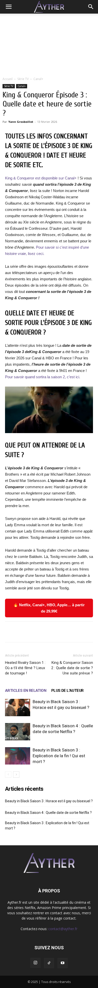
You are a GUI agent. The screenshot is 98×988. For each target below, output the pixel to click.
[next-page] (16, 774)
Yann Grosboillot (20, 122)
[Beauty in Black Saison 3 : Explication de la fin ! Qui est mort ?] (17, 756)
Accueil (8, 79)
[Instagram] (35, 963)
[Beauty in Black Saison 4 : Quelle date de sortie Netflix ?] (17, 731)
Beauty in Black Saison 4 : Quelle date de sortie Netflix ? (48, 813)
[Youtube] (63, 963)
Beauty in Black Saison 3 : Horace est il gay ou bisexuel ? (49, 801)
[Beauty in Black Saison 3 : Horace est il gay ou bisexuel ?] (17, 707)
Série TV (23, 79)
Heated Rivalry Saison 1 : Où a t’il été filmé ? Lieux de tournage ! (25, 667)
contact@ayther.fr (62, 928)
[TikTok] (49, 963)
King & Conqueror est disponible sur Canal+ (41, 178)
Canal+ (38, 79)
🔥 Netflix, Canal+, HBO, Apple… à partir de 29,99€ (49, 608)
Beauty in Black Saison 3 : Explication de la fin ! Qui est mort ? (59, 755)
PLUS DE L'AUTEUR (67, 690)
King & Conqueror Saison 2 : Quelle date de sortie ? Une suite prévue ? (72, 667)
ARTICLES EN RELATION (25, 690)
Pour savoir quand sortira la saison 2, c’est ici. (42, 377)
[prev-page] (8, 774)
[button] (9, 7)
